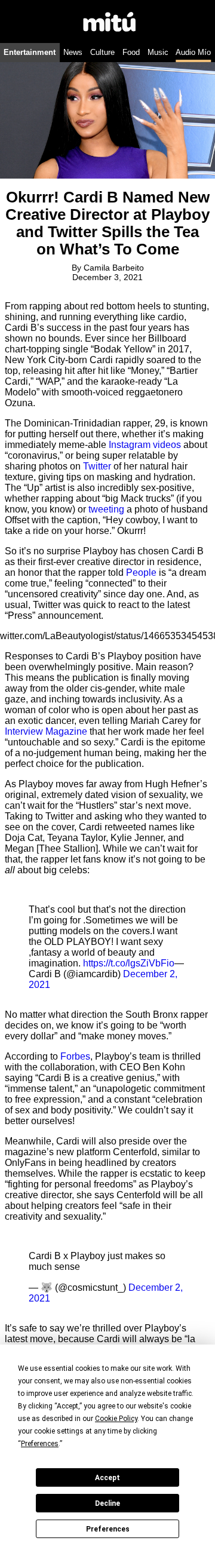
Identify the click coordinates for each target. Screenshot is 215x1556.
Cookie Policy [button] (116, 1418)
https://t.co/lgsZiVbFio (128, 963)
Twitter (97, 466)
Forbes (75, 1056)
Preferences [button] (40, 1444)
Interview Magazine (46, 731)
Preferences (108, 1529)
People (141, 572)
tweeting (106, 509)
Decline (107, 1503)
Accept (107, 1478)
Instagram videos (145, 445)
